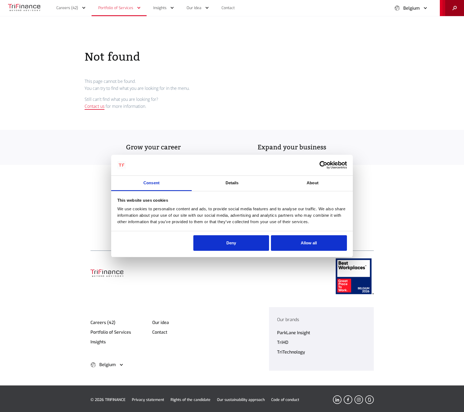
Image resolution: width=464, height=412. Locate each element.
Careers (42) (102, 322)
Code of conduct (285, 400)
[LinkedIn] (337, 399)
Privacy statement (148, 400)
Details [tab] (232, 183)
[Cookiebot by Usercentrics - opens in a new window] (323, 165)
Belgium (411, 8)
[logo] (24, 8)
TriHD (282, 342)
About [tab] (312, 183)
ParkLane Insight (293, 333)
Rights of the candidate (191, 400)
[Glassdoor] (369, 399)
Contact (159, 332)
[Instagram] (358, 399)
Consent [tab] (151, 183)
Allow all (309, 243)
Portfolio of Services (110, 332)
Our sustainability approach (241, 400)
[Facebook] (348, 399)
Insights (98, 342)
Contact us (94, 106)
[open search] (452, 8)
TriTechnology (291, 352)
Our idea (160, 322)
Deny (231, 243)
